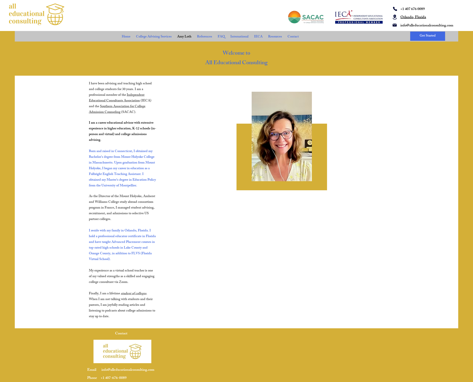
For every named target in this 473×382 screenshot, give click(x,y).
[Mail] (394, 25)
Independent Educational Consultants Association (116, 98)
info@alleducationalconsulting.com (426, 26)
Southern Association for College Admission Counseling (117, 109)
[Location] (394, 17)
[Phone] (395, 9)
